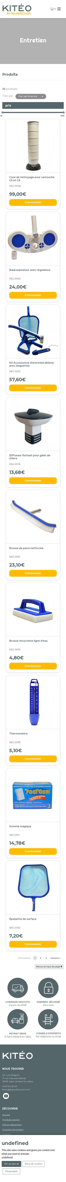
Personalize (11, 1171)
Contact (6, 1134)
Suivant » (55, 958)
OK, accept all (11, 1163)
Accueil (6, 1114)
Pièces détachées (11, 1124)
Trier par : (8, 95)
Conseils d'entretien (12, 1129)
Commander (33, 202)
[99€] (63, 112)
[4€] (2, 112)
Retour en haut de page (48, 966)
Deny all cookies (33, 1163)
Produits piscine (11, 1119)
